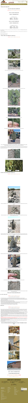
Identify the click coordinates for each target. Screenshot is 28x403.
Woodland (12, 10)
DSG (13, 325)
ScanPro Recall (2, 393)
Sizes (19, 325)
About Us (2, 392)
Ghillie (16, 10)
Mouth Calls (9, 389)
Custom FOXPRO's (9, 388)
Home (1, 5)
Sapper (18, 10)
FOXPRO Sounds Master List (3, 398)
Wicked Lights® (15, 389)
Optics (8, 392)
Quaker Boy (15, 393)
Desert (13, 10)
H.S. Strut (15, 392)
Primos (14, 388)
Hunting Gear (9, 391)
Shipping (20, 10)
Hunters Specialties (16, 391)
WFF (12, 325)
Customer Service (2, 395)
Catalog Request (2, 394)
